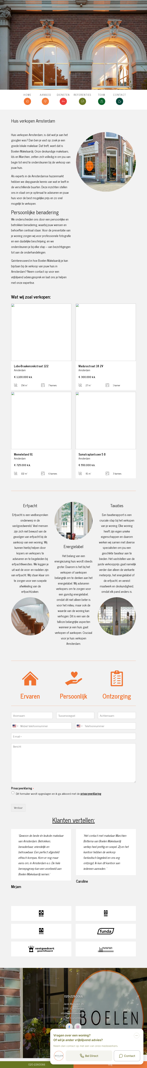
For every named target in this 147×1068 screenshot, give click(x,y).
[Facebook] (69, 1027)
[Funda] (106, 931)
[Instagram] (77, 1027)
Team (101, 95)
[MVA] (41, 913)
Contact (119, 95)
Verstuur (18, 808)
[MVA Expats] (106, 913)
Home (27, 95)
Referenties (82, 95)
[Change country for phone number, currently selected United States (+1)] (15, 725)
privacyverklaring (90, 793)
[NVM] (41, 931)
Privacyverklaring (22, 788)
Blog (110, 1064)
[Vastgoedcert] (41, 949)
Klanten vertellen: (73, 820)
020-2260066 (36, 1064)
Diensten (63, 95)
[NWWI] (106, 949)
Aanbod (45, 95)
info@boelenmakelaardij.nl (73, 1013)
